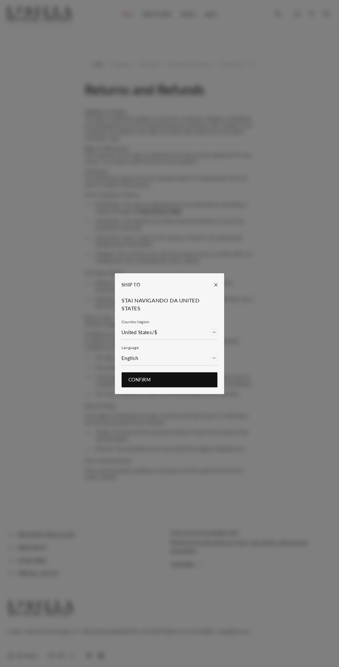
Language (130, 347)
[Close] (213, 285)
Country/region (135, 321)
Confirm (139, 379)
